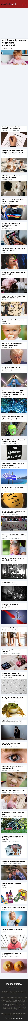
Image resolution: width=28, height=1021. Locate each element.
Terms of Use (19, 988)
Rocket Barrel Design (18, 1018)
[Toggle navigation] (24, 4)
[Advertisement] (14, 23)
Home (7, 988)
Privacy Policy (12, 988)
